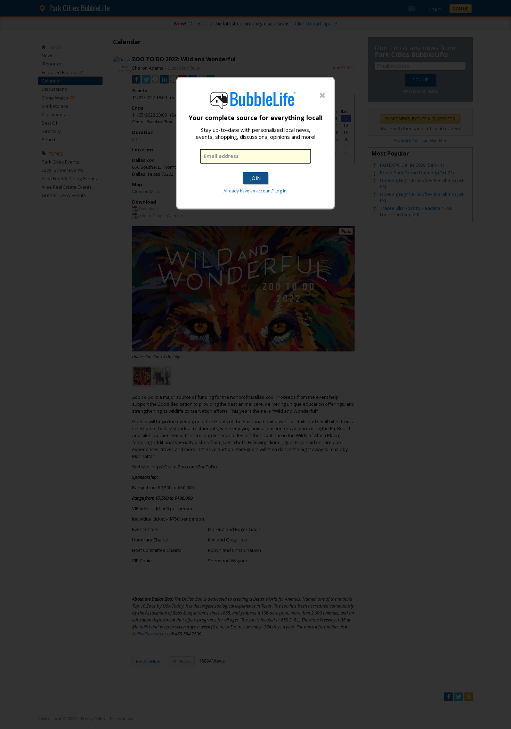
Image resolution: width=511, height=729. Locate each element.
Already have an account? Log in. (255, 191)
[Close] (322, 96)
